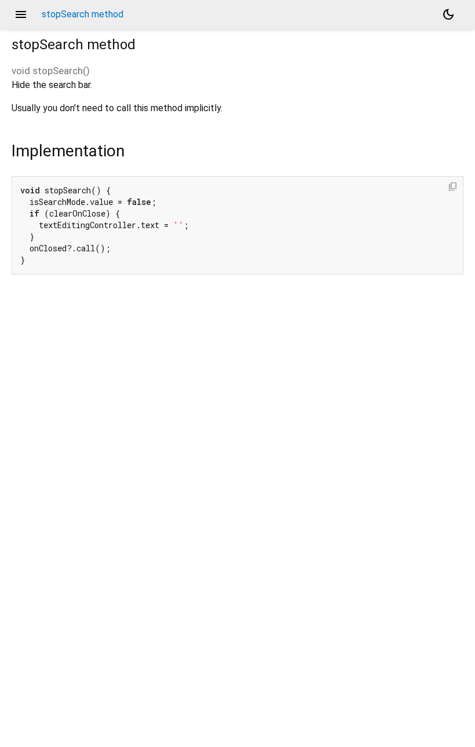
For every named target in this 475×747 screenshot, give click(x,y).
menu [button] (21, 14)
